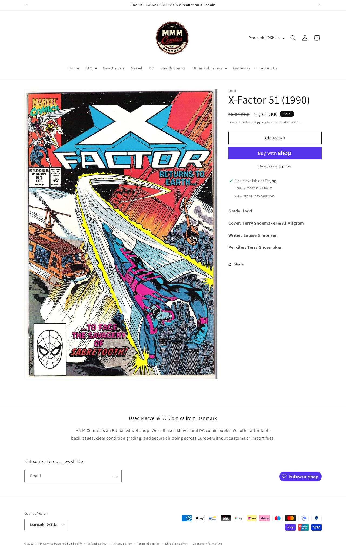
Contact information (207, 543)
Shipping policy (176, 543)
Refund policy (97, 543)
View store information (254, 196)
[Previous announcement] (26, 5)
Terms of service (148, 543)
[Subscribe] (115, 476)
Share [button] (239, 264)
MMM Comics (44, 543)
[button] (90, 68)
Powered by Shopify (68, 543)
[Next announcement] (320, 5)
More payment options (275, 166)
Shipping (259, 122)
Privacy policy (122, 543)
